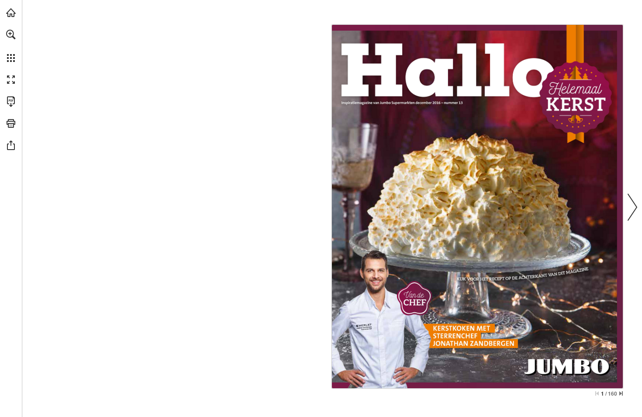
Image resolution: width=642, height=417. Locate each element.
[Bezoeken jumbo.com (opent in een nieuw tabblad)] (11, 13)
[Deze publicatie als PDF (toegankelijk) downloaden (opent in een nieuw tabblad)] (11, 102)
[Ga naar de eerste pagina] (597, 393)
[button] (11, 34)
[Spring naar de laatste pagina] (621, 393)
